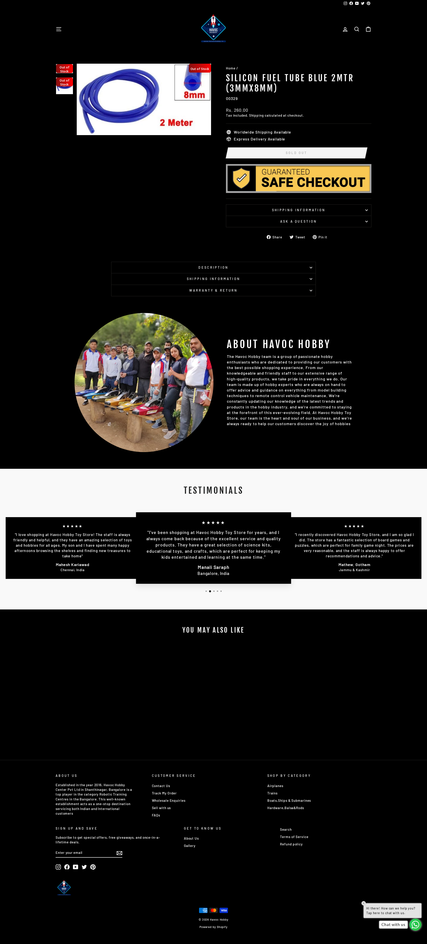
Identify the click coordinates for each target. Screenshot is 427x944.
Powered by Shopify (213, 927)
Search (286, 829)
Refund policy (291, 844)
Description (213, 267)
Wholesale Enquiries (168, 800)
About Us (191, 838)
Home (231, 68)
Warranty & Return (213, 290)
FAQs (156, 815)
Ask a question (298, 221)
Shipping (256, 115)
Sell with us (161, 808)
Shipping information (298, 210)
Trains (272, 793)
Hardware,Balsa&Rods (285, 808)
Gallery (189, 846)
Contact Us (161, 786)
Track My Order (164, 793)
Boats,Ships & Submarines (289, 800)
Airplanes (275, 786)
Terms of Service (294, 837)
